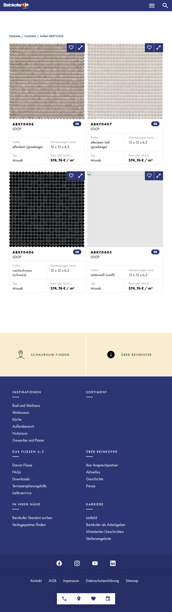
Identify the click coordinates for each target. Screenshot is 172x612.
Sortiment (30, 36)
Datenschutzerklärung (102, 580)
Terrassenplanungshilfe (29, 485)
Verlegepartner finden (29, 524)
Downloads (21, 478)
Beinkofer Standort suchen (32, 517)
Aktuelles (93, 472)
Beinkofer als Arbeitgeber (105, 524)
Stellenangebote (98, 538)
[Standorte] (78, 598)
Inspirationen (26, 392)
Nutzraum (20, 433)
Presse (91, 485)
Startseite (14, 36)
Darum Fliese (22, 465)
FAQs (16, 472)
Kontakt (36, 580)
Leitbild (91, 517)
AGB (52, 580)
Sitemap (132, 580)
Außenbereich (23, 426)
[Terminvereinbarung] (108, 598)
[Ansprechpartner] (64, 598)
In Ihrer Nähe (26, 504)
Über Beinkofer (102, 451)
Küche (17, 419)
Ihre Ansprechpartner (102, 465)
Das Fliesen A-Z (28, 451)
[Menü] (152, 5)
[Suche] (165, 5)
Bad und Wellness (26, 405)
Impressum (71, 580)
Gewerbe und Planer (28, 440)
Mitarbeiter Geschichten (105, 531)
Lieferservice (22, 492)
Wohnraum (20, 412)
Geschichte (94, 478)
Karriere (95, 504)
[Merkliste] (93, 598)
